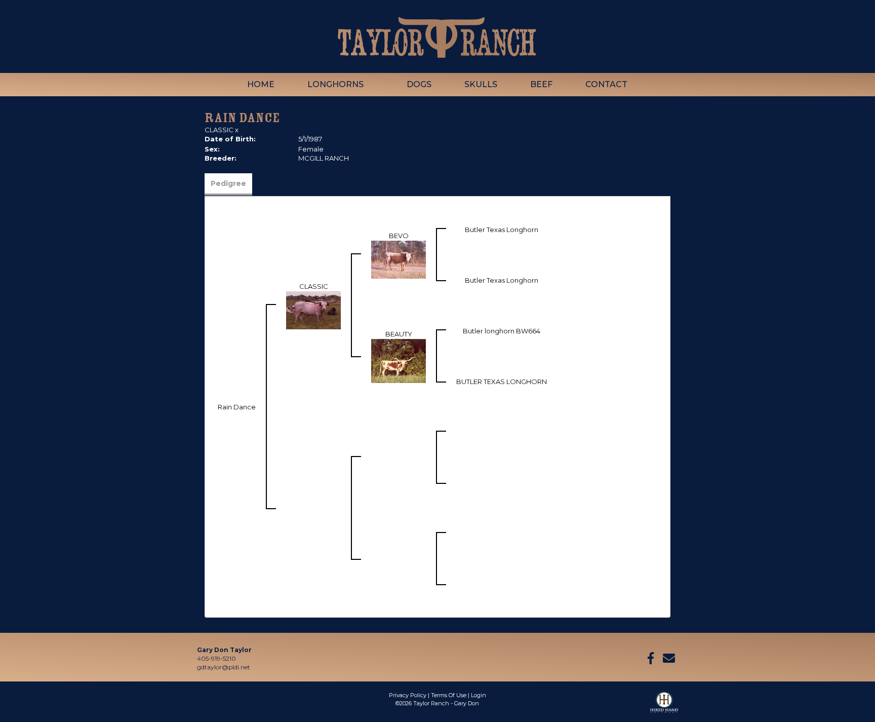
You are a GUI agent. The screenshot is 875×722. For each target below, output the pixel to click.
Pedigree (228, 183)
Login (478, 695)
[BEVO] (398, 259)
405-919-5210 (216, 658)
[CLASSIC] (313, 310)
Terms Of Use (448, 695)
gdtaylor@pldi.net (223, 667)
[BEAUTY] (398, 360)
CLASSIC (219, 130)
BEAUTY (398, 334)
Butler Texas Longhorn (501, 229)
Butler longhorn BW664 (501, 331)
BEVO (399, 236)
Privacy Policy (407, 695)
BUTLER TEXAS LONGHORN (501, 381)
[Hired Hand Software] (664, 707)
